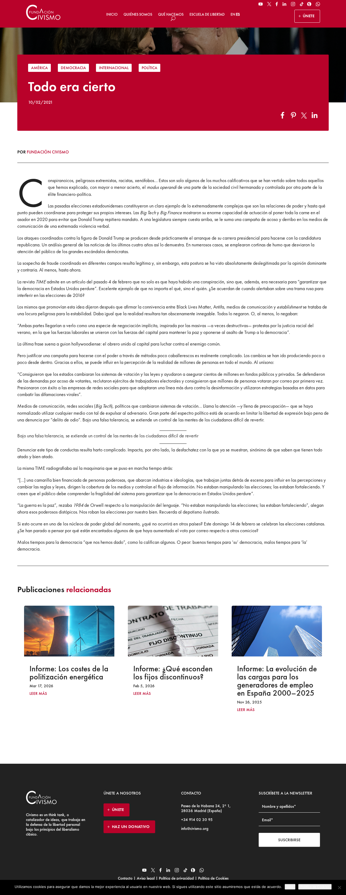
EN (233, 14)
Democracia (73, 68)
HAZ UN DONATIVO (131, 826)
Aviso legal (146, 878)
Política (149, 68)
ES (238, 14)
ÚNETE (308, 16)
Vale (290, 887)
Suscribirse (289, 840)
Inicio (112, 14)
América (39, 68)
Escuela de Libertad (207, 14)
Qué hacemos (171, 14)
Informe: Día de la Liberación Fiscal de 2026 (279, 672)
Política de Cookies (212, 878)
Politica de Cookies (315, 887)
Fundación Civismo (48, 152)
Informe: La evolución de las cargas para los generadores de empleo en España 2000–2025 (173, 680)
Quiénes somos (138, 14)
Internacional (114, 68)
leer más (38, 693)
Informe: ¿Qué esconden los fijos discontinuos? (69, 672)
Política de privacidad (176, 878)
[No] (339, 887)
